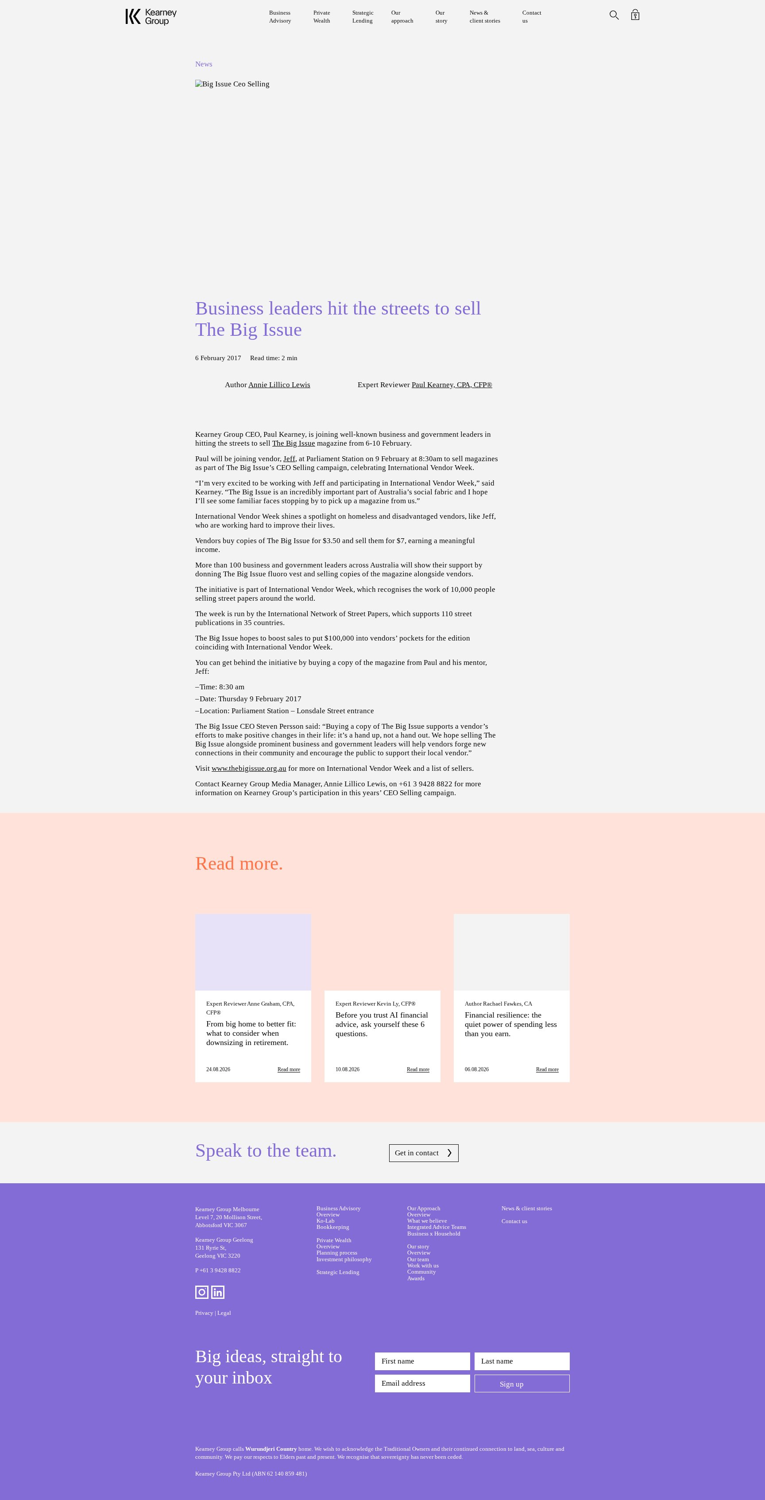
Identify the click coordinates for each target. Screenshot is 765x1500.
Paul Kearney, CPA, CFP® (452, 385)
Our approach (402, 16)
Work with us (423, 1265)
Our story (442, 16)
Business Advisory (280, 16)
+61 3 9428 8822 (220, 1270)
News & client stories (485, 16)
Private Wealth (321, 16)
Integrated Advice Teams (436, 1227)
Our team (418, 1259)
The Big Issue (293, 443)
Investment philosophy (344, 1259)
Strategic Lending (363, 16)
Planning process (337, 1252)
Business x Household (433, 1233)
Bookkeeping (333, 1227)
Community (421, 1271)
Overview (328, 1214)
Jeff (289, 459)
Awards (416, 1278)
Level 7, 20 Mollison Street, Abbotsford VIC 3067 (228, 1217)
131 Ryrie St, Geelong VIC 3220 (224, 1247)
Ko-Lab (326, 1220)
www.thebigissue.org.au (249, 768)
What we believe (427, 1220)
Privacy (204, 1313)
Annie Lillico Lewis (279, 385)
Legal (224, 1313)
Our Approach (423, 1208)
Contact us (531, 16)
